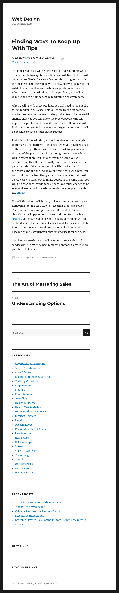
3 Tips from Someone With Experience (38, 502)
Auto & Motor (23, 372)
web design (22, 468)
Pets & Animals (24, 433)
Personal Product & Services (32, 429)
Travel (19, 459)
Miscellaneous (49, 257)
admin (19, 257)
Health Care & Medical (28, 407)
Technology (22, 455)
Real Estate (22, 437)
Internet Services (25, 415)
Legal (18, 420)
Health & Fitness (25, 402)
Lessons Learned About (29, 515)
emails (20, 192)
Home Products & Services (31, 411)
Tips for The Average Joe (30, 506)
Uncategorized (24, 463)
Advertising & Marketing (30, 363)
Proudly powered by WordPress (41, 583)
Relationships (23, 442)
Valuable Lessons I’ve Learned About (37, 511)
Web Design (26, 19)
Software (20, 446)
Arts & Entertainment (28, 368)
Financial (20, 389)
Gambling (21, 398)
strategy (17, 218)
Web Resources (24, 472)
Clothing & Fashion (27, 381)
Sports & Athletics (26, 450)
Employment (23, 385)
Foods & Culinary (25, 394)
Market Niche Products (26, 62)
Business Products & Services (33, 376)
